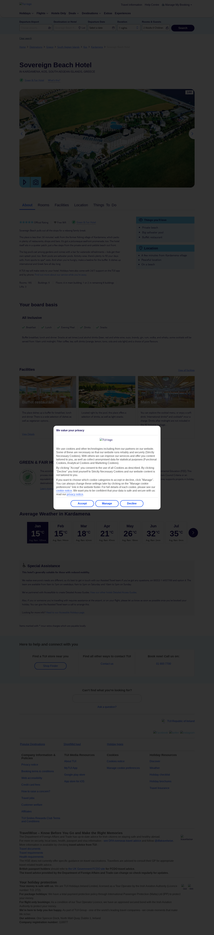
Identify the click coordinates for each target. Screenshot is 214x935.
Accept (82, 503)
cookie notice (64, 490)
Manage (107, 503)
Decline (132, 503)
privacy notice (75, 494)
